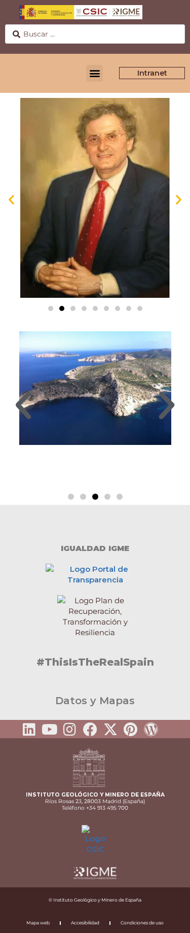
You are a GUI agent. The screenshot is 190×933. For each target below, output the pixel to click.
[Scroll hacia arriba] (166, 918)
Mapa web (38, 922)
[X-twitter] (110, 729)
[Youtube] (50, 729)
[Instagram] (70, 729)
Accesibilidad (85, 922)
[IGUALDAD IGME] (95, 522)
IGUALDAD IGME (95, 548)
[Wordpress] (151, 729)
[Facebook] (90, 729)
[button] (94, 73)
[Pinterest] (131, 729)
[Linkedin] (29, 729)
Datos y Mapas (95, 701)
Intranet (152, 73)
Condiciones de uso (142, 922)
